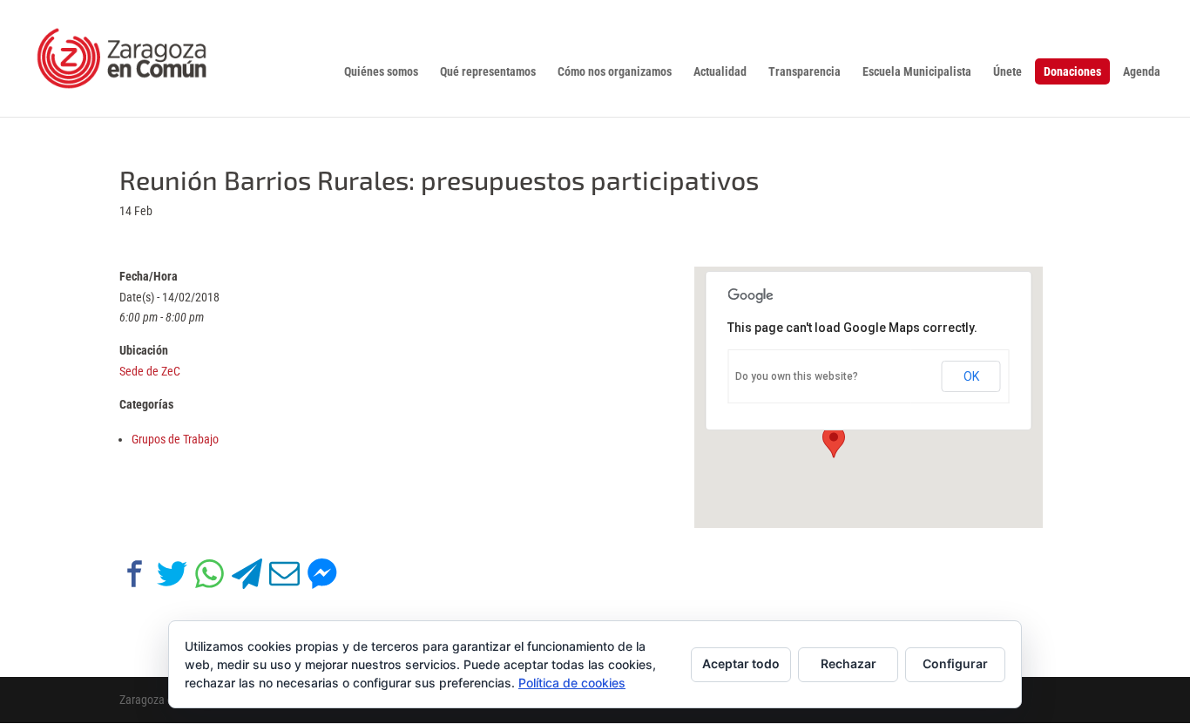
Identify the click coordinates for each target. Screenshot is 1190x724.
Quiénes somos (381, 71)
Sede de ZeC (149, 371)
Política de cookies (571, 682)
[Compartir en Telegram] (247, 577)
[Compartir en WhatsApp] (209, 577)
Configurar (955, 663)
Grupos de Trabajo (175, 439)
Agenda (1141, 71)
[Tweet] (172, 577)
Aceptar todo (741, 663)
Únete (1007, 71)
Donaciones (1072, 71)
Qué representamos (488, 71)
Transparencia (804, 71)
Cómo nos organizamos (615, 71)
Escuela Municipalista (916, 71)
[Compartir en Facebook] (134, 577)
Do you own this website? (796, 376)
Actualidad (720, 71)
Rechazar (848, 663)
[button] (833, 441)
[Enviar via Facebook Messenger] (322, 577)
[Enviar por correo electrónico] (284, 577)
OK (971, 376)
